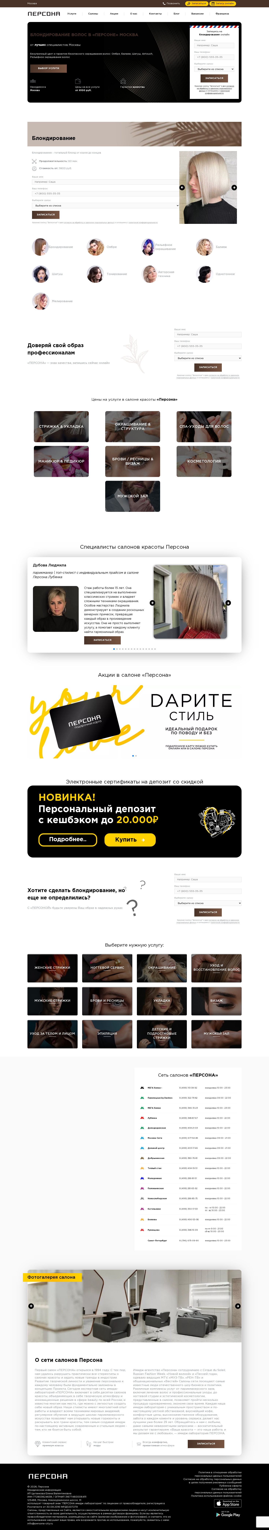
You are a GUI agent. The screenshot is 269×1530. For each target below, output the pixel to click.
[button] (114, 649)
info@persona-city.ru (40, 1524)
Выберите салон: (203, 64)
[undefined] (182, 187)
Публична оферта (230, 1486)
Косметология (204, 461)
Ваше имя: (200, 40)
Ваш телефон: (202, 52)
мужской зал (132, 496)
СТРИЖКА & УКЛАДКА (61, 426)
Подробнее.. (68, 839)
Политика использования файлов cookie (216, 1496)
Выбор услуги (48, 68)
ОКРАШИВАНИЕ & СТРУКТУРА (133, 426)
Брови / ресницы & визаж (132, 461)
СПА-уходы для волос (204, 426)
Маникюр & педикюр (61, 461)
